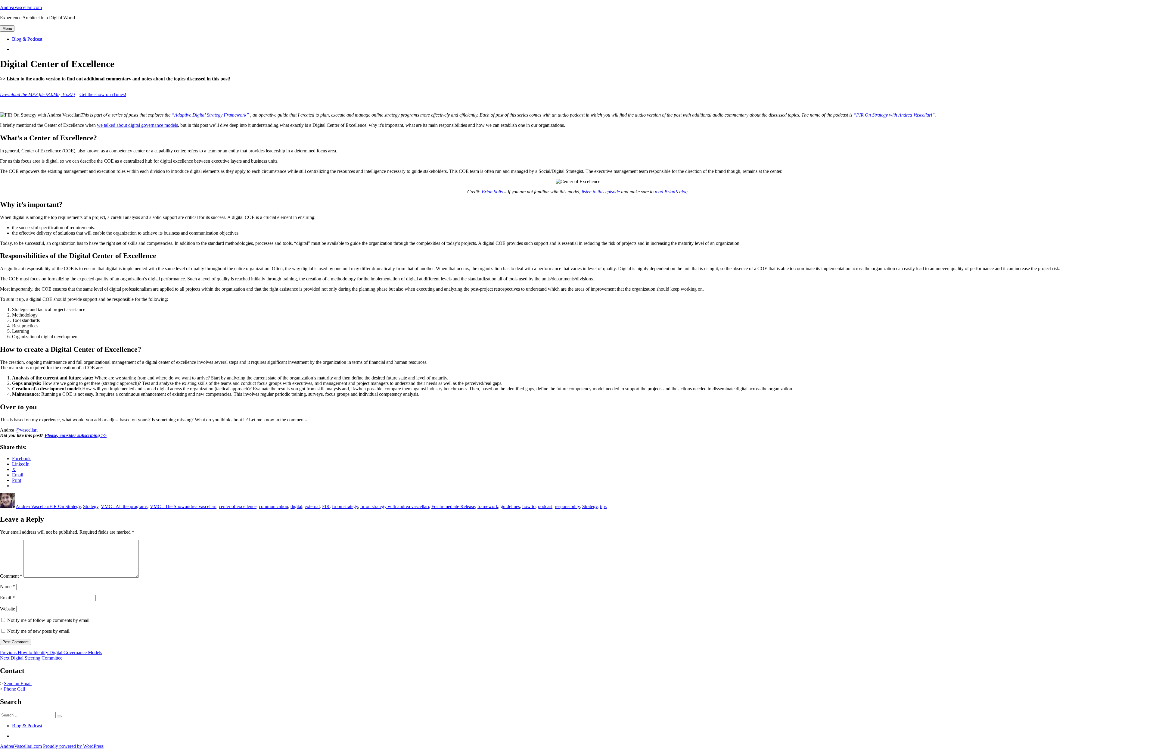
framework (487, 506)
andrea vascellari (200, 506)
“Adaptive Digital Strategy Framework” (210, 114)
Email (7, 597)
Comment (11, 576)
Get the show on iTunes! (102, 94)
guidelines (510, 506)
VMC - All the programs (124, 506)
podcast (545, 506)
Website (7, 608)
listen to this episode (601, 191)
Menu (7, 28)
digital (296, 506)
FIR (326, 506)
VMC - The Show (167, 506)
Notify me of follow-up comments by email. (49, 620)
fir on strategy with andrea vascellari (394, 506)
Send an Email (18, 683)
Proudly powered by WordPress (73, 746)
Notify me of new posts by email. (38, 631)
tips (603, 506)
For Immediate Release (453, 506)
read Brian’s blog (671, 191)
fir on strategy (345, 506)
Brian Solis (492, 191)
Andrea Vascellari (32, 506)
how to (529, 506)
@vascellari (26, 429)
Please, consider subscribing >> (76, 435)
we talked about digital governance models (137, 125)
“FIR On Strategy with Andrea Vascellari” (894, 114)
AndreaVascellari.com (21, 7)
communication (273, 506)
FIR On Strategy (65, 506)
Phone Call (14, 688)
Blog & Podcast (27, 39)
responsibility (567, 506)
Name (7, 586)
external (312, 506)
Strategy (90, 506)
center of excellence (237, 506)
